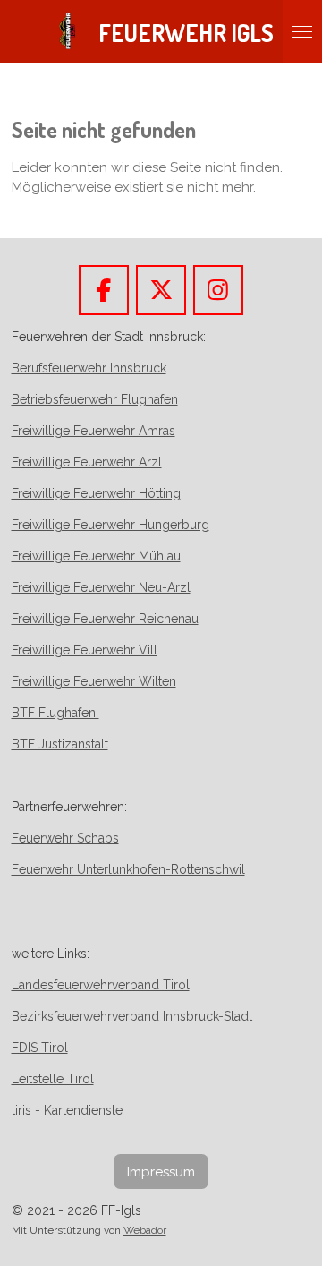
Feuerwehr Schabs (65, 838)
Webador (144, 1230)
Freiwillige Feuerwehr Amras (93, 430)
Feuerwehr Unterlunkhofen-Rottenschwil (128, 869)
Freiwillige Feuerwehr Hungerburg (110, 525)
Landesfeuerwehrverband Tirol (101, 985)
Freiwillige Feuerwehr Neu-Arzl (101, 587)
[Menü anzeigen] (302, 31)
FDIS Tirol (40, 1047)
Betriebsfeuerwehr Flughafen (95, 399)
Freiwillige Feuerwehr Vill (84, 650)
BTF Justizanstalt (60, 744)
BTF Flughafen (55, 713)
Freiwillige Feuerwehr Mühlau (96, 556)
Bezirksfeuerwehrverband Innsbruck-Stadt (132, 1016)
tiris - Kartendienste (67, 1110)
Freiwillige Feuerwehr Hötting (96, 493)
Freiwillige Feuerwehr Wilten (94, 681)
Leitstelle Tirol (53, 1079)
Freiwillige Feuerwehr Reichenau (105, 619)
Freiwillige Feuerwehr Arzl (87, 462)
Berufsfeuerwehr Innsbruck (89, 368)
